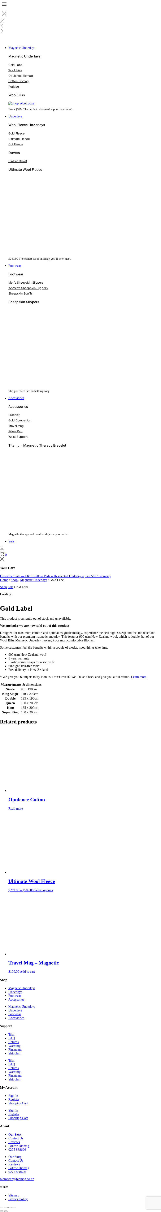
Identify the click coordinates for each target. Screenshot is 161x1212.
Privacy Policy (18, 1199)
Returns (13, 1042)
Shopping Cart (18, 1103)
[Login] (2, 549)
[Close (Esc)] (14, 1207)
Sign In (13, 1095)
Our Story (15, 1134)
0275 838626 (17, 1149)
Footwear (14, 995)
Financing (15, 1049)
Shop (14, 580)
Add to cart (27, 971)
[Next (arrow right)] (6, 1211)
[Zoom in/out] (1, 1207)
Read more (15, 808)
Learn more (138, 677)
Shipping (14, 1053)
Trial (11, 1034)
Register (13, 1099)
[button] (84, 48)
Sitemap (13, 1195)
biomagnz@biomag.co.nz (17, 1179)
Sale (10, 587)
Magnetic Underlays (33, 580)
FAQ (11, 1038)
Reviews (14, 1142)
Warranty (14, 1046)
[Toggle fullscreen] (6, 1207)
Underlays (15, 992)
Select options (43, 890)
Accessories (16, 999)
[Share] (10, 1207)
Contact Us (15, 1138)
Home (4, 580)
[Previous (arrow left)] (1, 1211)
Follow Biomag (18, 1146)
